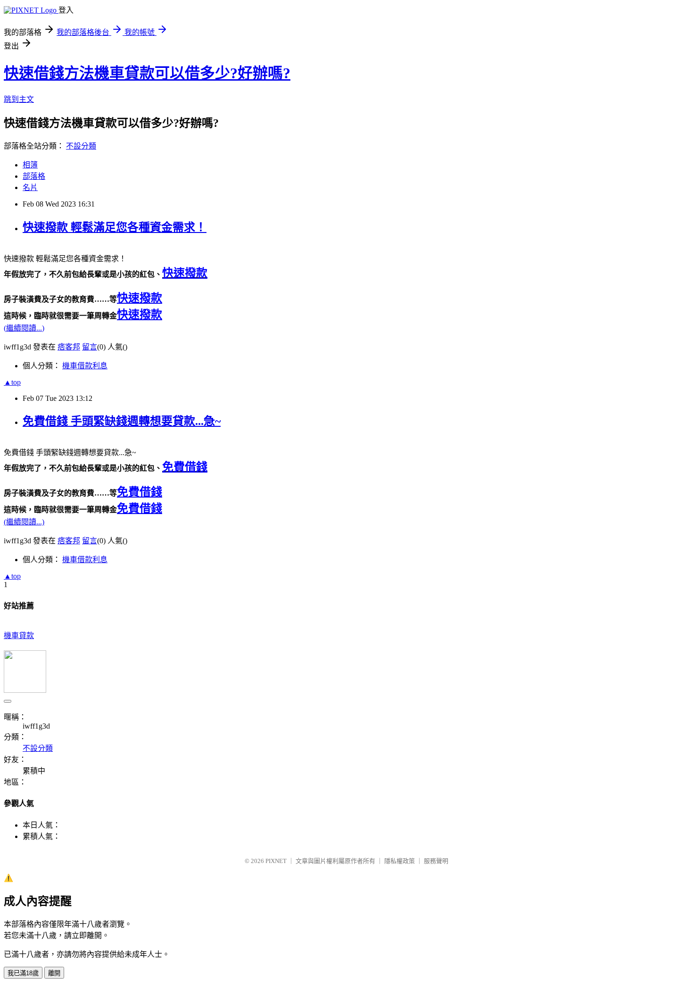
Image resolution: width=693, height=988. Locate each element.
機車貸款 (19, 635)
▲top (12, 382)
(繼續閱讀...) (24, 328)
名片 (30, 187)
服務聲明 (436, 860)
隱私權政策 (399, 860)
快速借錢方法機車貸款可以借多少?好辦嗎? (147, 73)
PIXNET (276, 860)
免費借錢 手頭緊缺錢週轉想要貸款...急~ (122, 421)
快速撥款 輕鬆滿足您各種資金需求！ (114, 227)
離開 (54, 973)
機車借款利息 (84, 366)
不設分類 (81, 146)
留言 (89, 347)
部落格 (34, 176)
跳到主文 (19, 99)
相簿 (30, 165)
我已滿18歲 (23, 973)
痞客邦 (69, 347)
